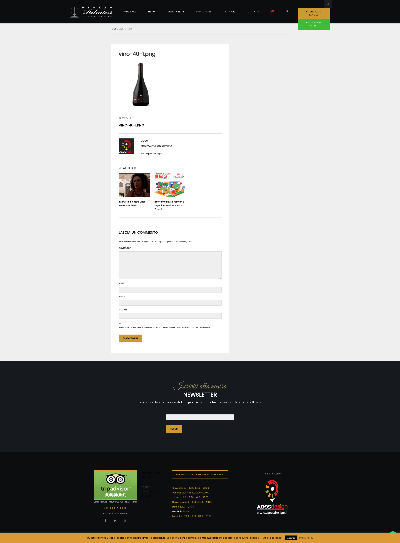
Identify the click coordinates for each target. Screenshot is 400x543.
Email (122, 296)
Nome (122, 283)
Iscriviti (174, 429)
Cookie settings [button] (272, 537)
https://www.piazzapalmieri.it (156, 146)
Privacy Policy (305, 537)
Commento (125, 248)
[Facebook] (105, 520)
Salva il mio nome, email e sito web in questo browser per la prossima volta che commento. (164, 327)
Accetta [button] (291, 537)
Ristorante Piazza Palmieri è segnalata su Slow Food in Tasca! (169, 205)
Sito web (123, 309)
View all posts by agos (151, 153)
